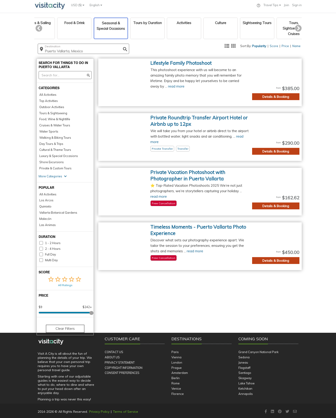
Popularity (259, 46)
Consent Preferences (122, 373)
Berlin (175, 378)
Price (285, 46)
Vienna (176, 357)
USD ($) (77, 5)
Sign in (297, 5)
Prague (176, 368)
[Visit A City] (51, 342)
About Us (112, 357)
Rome (175, 383)
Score (274, 46)
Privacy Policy (99, 412)
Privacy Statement (120, 362)
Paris (175, 352)
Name (296, 46)
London (176, 362)
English (95, 5)
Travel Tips (271, 5)
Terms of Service (125, 412)
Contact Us (114, 352)
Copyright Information (123, 368)
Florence (177, 394)
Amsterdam (179, 373)
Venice (176, 388)
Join (286, 5)
